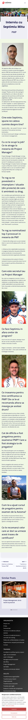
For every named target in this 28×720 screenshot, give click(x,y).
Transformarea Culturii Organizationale (9, 680)
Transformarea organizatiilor (11, 676)
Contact (5, 645)
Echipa (5, 626)
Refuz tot (14, 717)
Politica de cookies (9, 705)
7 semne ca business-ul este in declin (21, 565)
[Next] (24, 595)
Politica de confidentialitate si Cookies (13, 640)
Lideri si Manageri (8, 657)
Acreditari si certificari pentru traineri (13, 652)
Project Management (9, 664)
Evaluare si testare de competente (13, 688)
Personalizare (14, 713)
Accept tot (14, 709)
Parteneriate (6, 628)
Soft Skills (6, 667)
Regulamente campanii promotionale (13, 642)
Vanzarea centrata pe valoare (11, 669)
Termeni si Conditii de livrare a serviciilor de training (11, 636)
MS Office (6, 662)
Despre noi (6, 623)
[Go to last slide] (4, 595)
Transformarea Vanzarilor (10, 683)
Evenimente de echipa (9, 691)
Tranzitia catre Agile (8, 686)
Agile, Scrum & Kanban (9, 654)
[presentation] (14, 589)
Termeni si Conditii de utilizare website (11, 632)
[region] (14, 706)
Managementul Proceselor (10, 659)
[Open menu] (25, 3)
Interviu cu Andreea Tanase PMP (7, 564)
